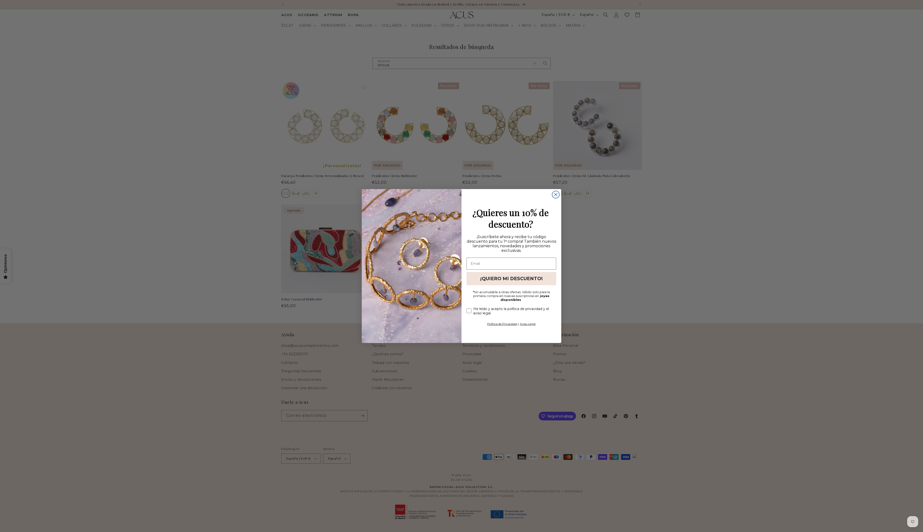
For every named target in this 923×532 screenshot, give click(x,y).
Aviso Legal (528, 324)
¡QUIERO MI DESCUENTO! (511, 278)
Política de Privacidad (502, 324)
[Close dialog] (555, 194)
